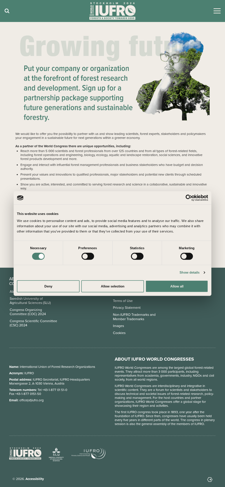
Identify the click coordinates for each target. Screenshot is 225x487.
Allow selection (112, 286)
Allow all (176, 286)
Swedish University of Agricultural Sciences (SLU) (30, 300)
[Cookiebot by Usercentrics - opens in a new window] (189, 197)
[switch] (88, 256)
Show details (190, 272)
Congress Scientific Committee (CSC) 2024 (33, 323)
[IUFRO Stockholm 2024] (112, 11)
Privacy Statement (127, 307)
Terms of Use (123, 300)
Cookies (119, 332)
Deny (48, 286)
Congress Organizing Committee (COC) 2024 (28, 311)
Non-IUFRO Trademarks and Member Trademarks (134, 316)
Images (118, 325)
